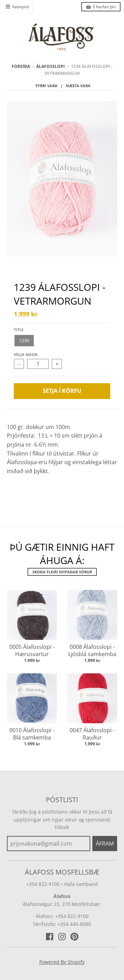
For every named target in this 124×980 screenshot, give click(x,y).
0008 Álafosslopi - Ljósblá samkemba (92, 650)
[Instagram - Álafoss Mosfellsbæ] (62, 936)
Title (18, 329)
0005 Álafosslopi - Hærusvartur (31, 650)
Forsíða (21, 66)
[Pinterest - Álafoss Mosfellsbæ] (74, 936)
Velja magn (26, 354)
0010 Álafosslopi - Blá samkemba (31, 733)
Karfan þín (104, 7)
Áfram (105, 843)
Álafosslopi (50, 66)
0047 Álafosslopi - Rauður (92, 733)
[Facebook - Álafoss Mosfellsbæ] (49, 936)
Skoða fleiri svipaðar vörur (62, 571)
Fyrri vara (46, 85)
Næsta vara (78, 85)
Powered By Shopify (62, 962)
